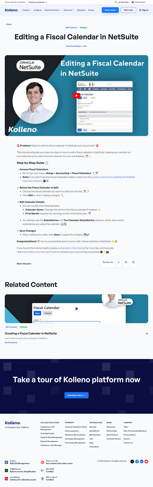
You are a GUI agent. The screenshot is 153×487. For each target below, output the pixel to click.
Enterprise (81, 10)
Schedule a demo (75, 395)
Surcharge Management (75, 439)
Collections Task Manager (51, 445)
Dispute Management (49, 441)
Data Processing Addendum (135, 431)
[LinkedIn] (133, 263)
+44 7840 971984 (123, 2)
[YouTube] (146, 461)
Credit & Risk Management (51, 437)
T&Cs (126, 427)
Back (9, 24)
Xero (91, 439)
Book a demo (110, 10)
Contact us (128, 443)
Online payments (72, 431)
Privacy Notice (130, 435)
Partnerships (112, 431)
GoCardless (94, 447)
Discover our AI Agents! (37, 2)
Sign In (145, 10)
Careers (127, 439)
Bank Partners (112, 435)
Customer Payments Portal (76, 427)
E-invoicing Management (75, 443)
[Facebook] (126, 263)
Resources (68, 10)
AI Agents (38, 10)
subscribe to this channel (71, 247)
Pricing (91, 10)
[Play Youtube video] (76, 95)
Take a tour (128, 10)
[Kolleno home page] (13, 422)
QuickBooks (95, 431)
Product (25, 10)
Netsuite (93, 427)
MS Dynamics (95, 435)
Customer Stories (52, 10)
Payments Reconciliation (75, 435)
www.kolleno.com (31, 251)
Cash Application (48, 433)
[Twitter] (119, 263)
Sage (92, 443)
